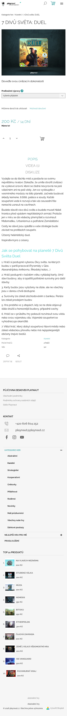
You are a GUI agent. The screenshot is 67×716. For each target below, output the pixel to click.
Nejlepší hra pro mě (16, 535)
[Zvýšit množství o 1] (3, 138)
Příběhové (12, 492)
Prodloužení (12, 541)
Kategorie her (13, 450)
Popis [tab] (33, 159)
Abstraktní (12, 456)
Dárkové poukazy (15, 527)
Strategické (13, 470)
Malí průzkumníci (15, 513)
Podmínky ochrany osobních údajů (19, 400)
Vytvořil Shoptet (57, 708)
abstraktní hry (33, 698)
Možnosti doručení (38, 108)
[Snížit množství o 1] (17, 138)
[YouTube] (22, 437)
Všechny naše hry (15, 520)
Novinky (11, 506)
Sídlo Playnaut (10, 405)
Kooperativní (13, 477)
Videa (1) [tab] (33, 165)
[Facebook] (6, 437)
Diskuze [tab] (32, 172)
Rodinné (11, 499)
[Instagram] (14, 437)
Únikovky (11, 484)
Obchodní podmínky (12, 396)
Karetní (47, 339)
